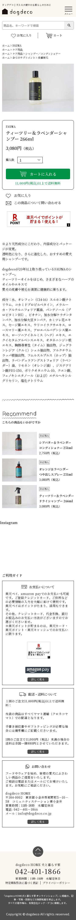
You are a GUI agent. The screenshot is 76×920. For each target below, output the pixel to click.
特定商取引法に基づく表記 (21, 883)
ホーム (6, 45)
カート (57, 35)
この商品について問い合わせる (37, 202)
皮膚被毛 (43, 57)
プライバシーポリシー (56, 883)
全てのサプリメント (23, 57)
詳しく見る (38, 679)
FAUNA (17, 45)
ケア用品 (17, 49)
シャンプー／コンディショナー (43, 53)
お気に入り (24, 35)
